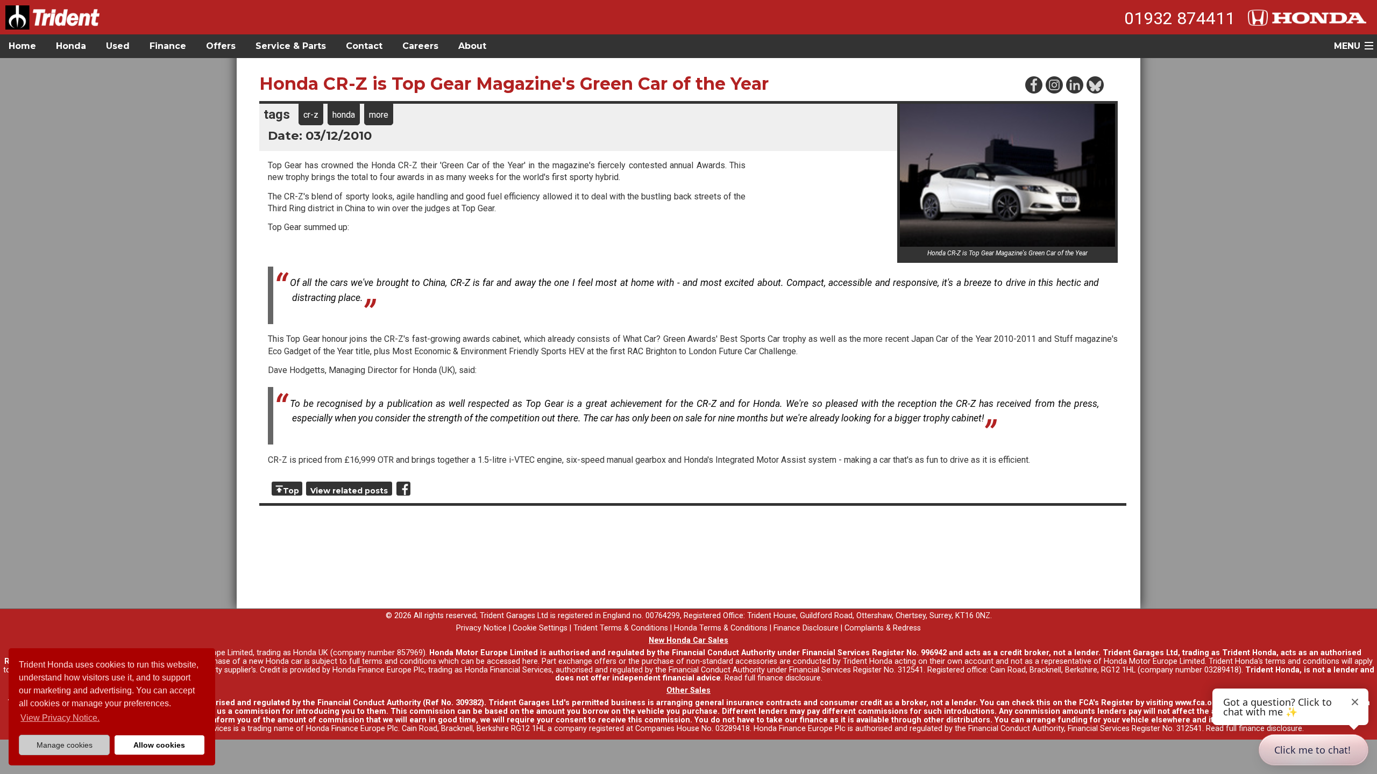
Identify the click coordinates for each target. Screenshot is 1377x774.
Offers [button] (221, 46)
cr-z (310, 115)
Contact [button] (364, 46)
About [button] (472, 46)
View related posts (349, 491)
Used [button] (118, 46)
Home (22, 46)
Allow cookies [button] (159, 745)
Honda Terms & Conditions (721, 628)
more (378, 115)
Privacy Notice (481, 628)
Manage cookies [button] (65, 745)
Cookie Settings (540, 628)
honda (343, 115)
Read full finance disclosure (773, 678)
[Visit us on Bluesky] (1094, 84)
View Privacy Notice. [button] (60, 717)
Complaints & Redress (882, 628)
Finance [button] (168, 46)
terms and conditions (1302, 661)
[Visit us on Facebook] (1033, 84)
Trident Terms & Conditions (620, 628)
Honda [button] (71, 46)
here (530, 661)
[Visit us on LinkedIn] (1074, 84)
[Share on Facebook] (403, 489)
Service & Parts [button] (290, 46)
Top (291, 491)
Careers (420, 46)
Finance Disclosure (806, 628)
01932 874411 (1179, 18)
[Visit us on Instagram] (1054, 84)
